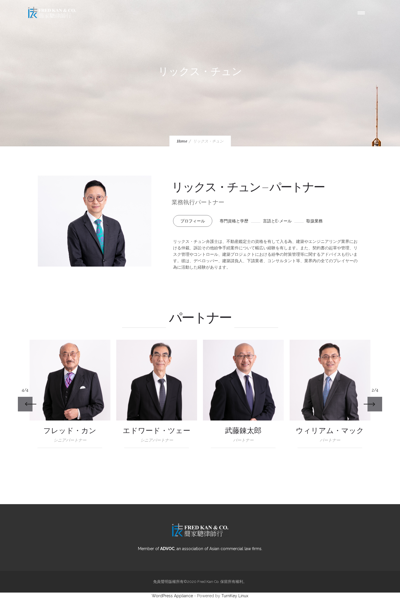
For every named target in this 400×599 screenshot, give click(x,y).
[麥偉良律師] (330, 380)
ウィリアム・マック (330, 431)
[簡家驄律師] (70, 380)
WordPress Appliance (172, 595)
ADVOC (167, 548)
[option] (70, 397)
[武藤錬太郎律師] (243, 380)
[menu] (362, 12)
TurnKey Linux (234, 595)
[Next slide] (374, 404)
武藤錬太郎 (243, 431)
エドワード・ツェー (156, 431)
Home (182, 141)
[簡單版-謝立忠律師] (156, 380)
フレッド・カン (69, 431)
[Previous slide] (25, 404)
